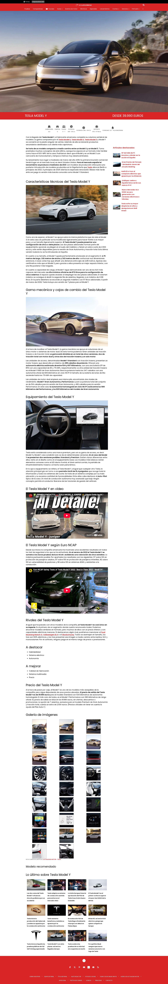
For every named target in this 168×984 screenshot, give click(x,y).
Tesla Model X (78, 139)
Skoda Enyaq (68, 634)
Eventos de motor (71, 9)
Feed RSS (98, 967)
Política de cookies (76, 980)
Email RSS (93, 967)
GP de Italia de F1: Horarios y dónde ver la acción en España (130, 155)
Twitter (75, 967)
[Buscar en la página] (143, 5)
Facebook (70, 967)
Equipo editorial (49, 976)
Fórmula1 (135, 9)
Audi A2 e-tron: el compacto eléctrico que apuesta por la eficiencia (131, 173)
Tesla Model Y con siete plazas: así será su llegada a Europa (55, 946)
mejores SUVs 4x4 (38, 2)
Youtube (51, 9)
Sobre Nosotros (35, 976)
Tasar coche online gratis (108, 976)
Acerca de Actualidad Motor (130, 976)
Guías (59, 9)
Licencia (88, 980)
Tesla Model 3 (91, 139)
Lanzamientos (104, 9)
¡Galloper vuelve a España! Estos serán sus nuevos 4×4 (131, 182)
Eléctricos (83, 9)
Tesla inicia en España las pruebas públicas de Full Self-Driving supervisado (36, 946)
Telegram (89, 967)
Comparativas (38, 9)
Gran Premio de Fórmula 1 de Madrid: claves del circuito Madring (131, 164)
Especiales (93, 9)
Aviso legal (62, 980)
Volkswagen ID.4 (50, 634)
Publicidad (98, 980)
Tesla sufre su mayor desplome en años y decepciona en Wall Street (129, 207)
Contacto (109, 980)
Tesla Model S (64, 139)
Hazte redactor (76, 976)
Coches (115, 9)
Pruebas (27, 9)
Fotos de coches (90, 976)
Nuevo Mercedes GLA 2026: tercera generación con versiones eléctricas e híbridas (130, 194)
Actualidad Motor (49, 859)
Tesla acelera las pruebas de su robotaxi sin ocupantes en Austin (76, 946)
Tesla (89, 167)
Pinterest (79, 967)
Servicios (125, 9)
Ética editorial (62, 976)
